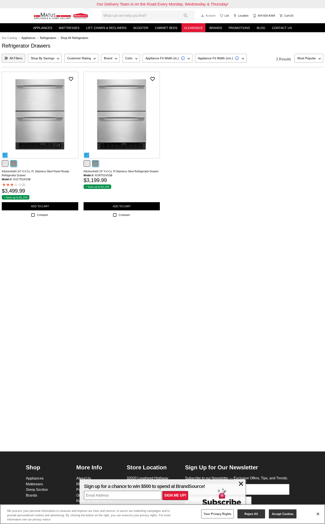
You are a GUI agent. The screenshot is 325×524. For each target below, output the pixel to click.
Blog (261, 28)
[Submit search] (186, 16)
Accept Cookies (283, 513)
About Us (83, 478)
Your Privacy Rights (217, 513)
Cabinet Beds (166, 28)
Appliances (42, 28)
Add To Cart (40, 206)
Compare (42, 215)
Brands (215, 28)
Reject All (251, 513)
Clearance (193, 28)
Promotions (239, 28)
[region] (162, 514)
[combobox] (45, 58)
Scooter (140, 28)
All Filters (16, 58)
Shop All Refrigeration (74, 38)
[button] (202, 15)
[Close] (318, 514)
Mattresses (69, 28)
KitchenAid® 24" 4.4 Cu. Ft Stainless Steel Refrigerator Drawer (121, 171)
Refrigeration (48, 38)
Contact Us (282, 28)
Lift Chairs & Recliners (106, 28)
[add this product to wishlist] (71, 79)
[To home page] (61, 15)
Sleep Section (37, 489)
